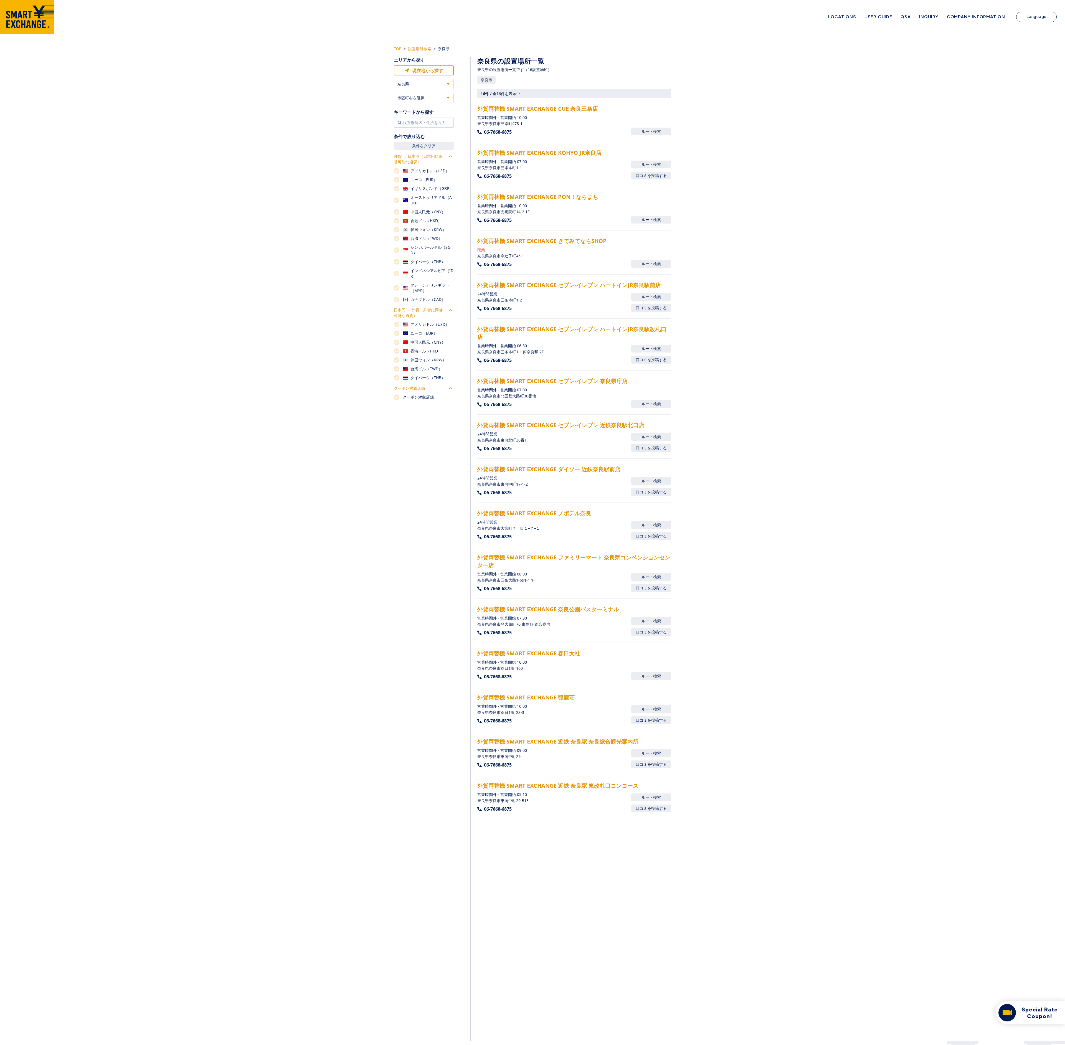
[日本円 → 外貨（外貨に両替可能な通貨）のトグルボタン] (450, 310)
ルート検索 (651, 131)
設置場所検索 (419, 48)
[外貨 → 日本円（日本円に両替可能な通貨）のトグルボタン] (450, 156)
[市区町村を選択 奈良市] (424, 98)
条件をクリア (423, 145)
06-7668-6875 (498, 132)
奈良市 (486, 79)
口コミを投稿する (651, 175)
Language (1036, 16)
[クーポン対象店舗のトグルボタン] (450, 388)
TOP (397, 48)
